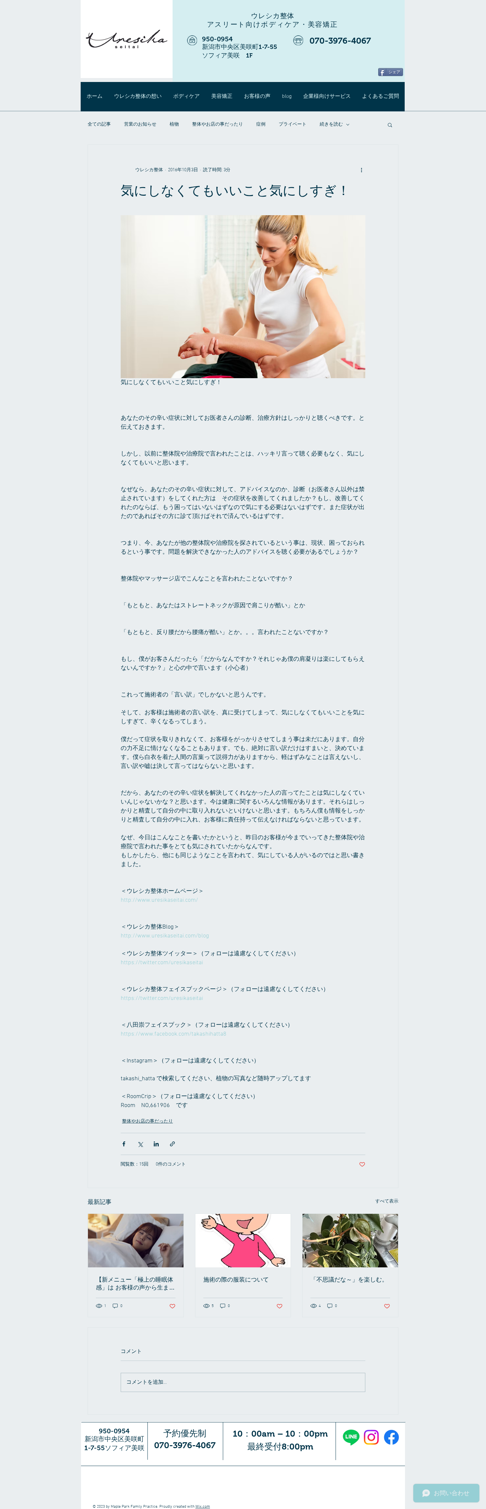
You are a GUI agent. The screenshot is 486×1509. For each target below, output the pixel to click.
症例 (260, 124)
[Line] (351, 1437)
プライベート (292, 124)
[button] (390, 124)
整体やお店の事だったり (217, 124)
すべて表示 (386, 1201)
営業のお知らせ (140, 124)
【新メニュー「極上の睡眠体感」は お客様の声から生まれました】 (135, 1283)
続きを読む (331, 124)
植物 (174, 124)
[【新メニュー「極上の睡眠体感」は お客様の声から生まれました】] (135, 1240)
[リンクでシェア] (172, 1144)
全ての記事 (99, 124)
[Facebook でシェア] (124, 1144)
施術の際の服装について (236, 1279)
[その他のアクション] (361, 170)
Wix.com (202, 1506)
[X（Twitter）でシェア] (140, 1144)
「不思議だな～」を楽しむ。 (349, 1279)
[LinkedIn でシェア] (156, 1144)
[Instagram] (371, 1437)
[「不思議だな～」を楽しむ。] (350, 1240)
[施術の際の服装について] (243, 1240)
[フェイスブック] (391, 1437)
